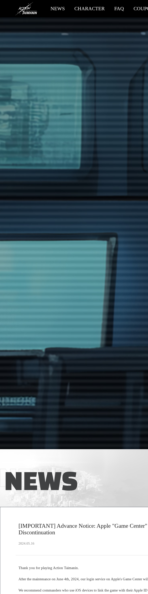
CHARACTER (89, 8)
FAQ (119, 8)
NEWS (57, 8)
